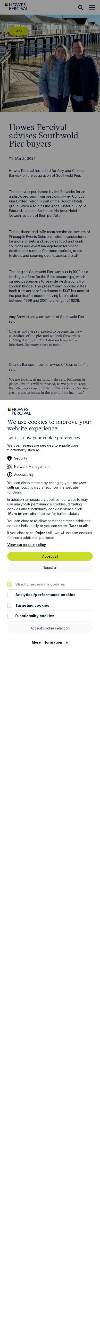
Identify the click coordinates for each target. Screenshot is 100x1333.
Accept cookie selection (50, 628)
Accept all (50, 556)
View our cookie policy (26, 545)
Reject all (50, 567)
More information (47, 642)
